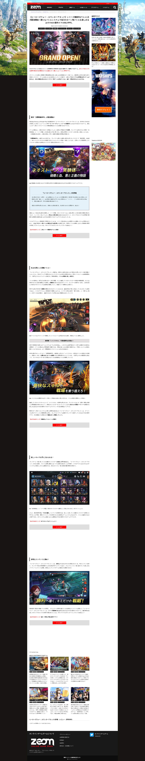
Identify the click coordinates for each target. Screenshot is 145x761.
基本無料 (55, 28)
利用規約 (62, 740)
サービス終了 (48, 28)
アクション (70, 28)
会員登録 (107, 3)
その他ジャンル (83, 7)
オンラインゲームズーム (36, 12)
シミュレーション (62, 28)
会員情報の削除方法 (64, 737)
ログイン (113, 3)
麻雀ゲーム (72, 7)
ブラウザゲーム (94, 7)
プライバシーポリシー (65, 734)
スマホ (31, 671)
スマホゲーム (106, 7)
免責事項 (62, 743)
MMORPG (49, 7)
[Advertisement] (59, 101)
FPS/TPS (61, 7)
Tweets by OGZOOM (97, 140)
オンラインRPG (77, 28)
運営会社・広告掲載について (66, 745)
